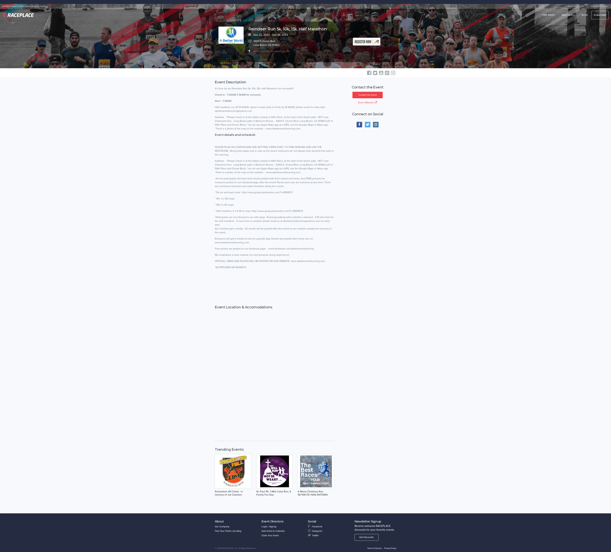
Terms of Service (374, 548)
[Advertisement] (274, 287)
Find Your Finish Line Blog (228, 531)
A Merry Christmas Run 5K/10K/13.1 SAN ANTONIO (313, 493)
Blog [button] (585, 15)
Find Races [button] (548, 15)
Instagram (317, 531)
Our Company (222, 526)
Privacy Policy (390, 548)
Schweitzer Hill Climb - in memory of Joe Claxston (229, 493)
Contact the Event (368, 95)
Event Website (366, 102)
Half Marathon (273, 51)
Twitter (315, 535)
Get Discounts (366, 537)
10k (288, 51)
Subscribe (600, 15)
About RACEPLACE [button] (575, 6)
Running (258, 51)
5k (283, 51)
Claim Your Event (270, 535)
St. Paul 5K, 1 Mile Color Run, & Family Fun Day (273, 493)
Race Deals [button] (568, 15)
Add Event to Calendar (273, 531)
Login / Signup (269, 526)
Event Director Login (600, 6)
